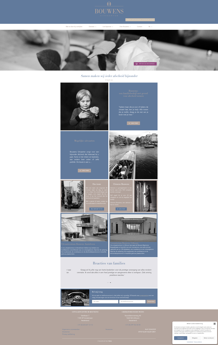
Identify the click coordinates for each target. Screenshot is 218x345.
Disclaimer (66, 332)
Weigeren (194, 338)
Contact (139, 26)
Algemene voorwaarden (71, 329)
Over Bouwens (124, 26)
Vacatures (109, 329)
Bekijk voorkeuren (209, 338)
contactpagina (144, 295)
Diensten (91, 26)
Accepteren (180, 338)
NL (149, 26)
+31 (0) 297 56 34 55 (133, 325)
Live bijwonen (107, 26)
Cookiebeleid (190, 341)
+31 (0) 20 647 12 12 (85, 325)
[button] (214, 324)
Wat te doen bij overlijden (74, 26)
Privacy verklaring (198, 341)
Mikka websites (116, 341)
